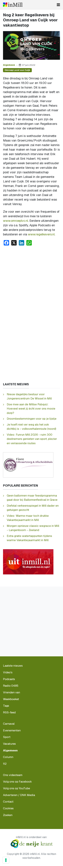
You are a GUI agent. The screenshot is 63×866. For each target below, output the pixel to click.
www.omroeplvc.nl (15, 221)
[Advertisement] (31, 281)
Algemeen (9, 64)
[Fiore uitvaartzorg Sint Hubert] (28, 465)
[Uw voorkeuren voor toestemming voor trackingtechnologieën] (6, 860)
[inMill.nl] (13, 5)
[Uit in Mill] (28, 561)
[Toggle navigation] (58, 5)
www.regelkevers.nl (41, 234)
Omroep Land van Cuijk (17, 70)
